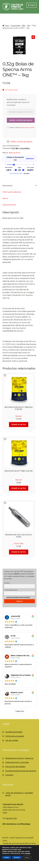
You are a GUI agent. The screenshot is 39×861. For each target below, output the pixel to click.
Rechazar (17, 857)
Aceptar (6, 857)
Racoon (18, 416)
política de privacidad (27, 127)
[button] (33, 37)
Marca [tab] (5, 198)
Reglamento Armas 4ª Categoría (19, 758)
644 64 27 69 (11, 818)
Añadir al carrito (18, 424)
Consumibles (15, 26)
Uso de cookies (11, 740)
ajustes (27, 853)
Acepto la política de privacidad (18, 597)
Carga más (19, 711)
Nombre (7, 583)
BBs (23, 26)
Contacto (9, 775)
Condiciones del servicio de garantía (20, 771)
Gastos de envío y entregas (17, 762)
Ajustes (27, 857)
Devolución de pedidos (15, 767)
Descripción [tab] (7, 186)
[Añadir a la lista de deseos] (5, 375)
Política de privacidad (14, 736)
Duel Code (18, 544)
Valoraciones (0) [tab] (9, 205)
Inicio (7, 26)
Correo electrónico (11, 590)
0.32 (28, 26)
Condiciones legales (13, 732)
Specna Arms (14, 153)
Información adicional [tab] (11, 192)
